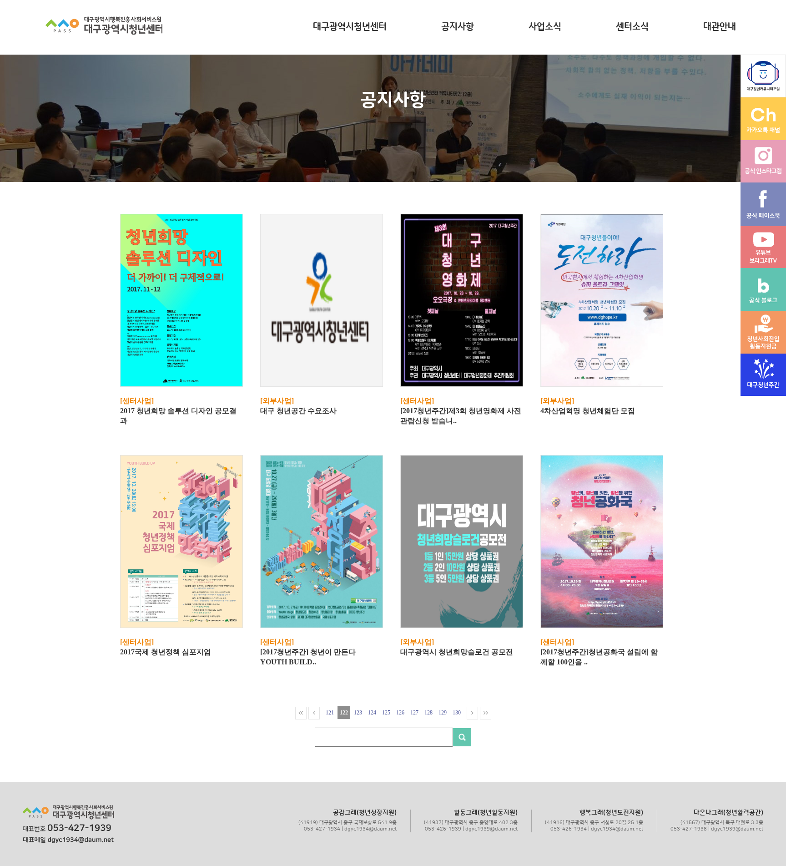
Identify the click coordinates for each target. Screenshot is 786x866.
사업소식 (545, 27)
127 (414, 712)
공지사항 (457, 27)
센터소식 (632, 27)
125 (386, 712)
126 (400, 712)
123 (358, 712)
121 (330, 712)
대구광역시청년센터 (350, 27)
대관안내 (719, 27)
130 (457, 712)
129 (442, 712)
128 (428, 712)
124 (372, 712)
